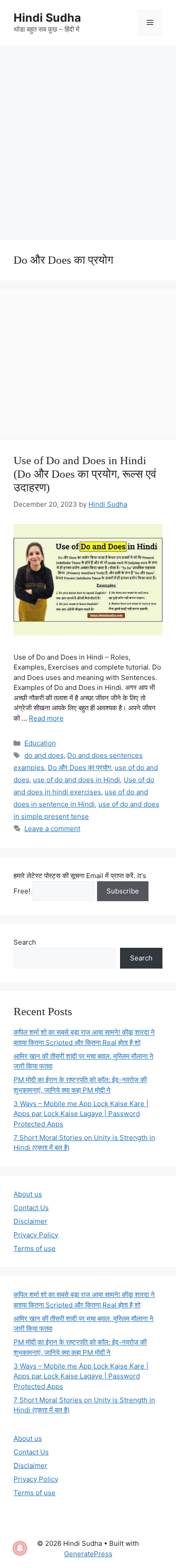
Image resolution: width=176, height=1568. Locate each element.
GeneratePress (88, 1553)
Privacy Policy (36, 1235)
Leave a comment (52, 828)
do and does (44, 755)
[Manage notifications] (20, 1548)
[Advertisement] (88, 138)
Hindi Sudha (47, 17)
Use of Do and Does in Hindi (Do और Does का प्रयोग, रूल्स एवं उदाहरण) (85, 474)
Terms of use (35, 1248)
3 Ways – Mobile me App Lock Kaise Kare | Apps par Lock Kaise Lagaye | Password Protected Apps (81, 1113)
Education (40, 743)
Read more (46, 718)
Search (25, 942)
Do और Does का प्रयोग (79, 767)
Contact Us (31, 1207)
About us (28, 1194)
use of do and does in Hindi (76, 779)
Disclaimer (30, 1221)
